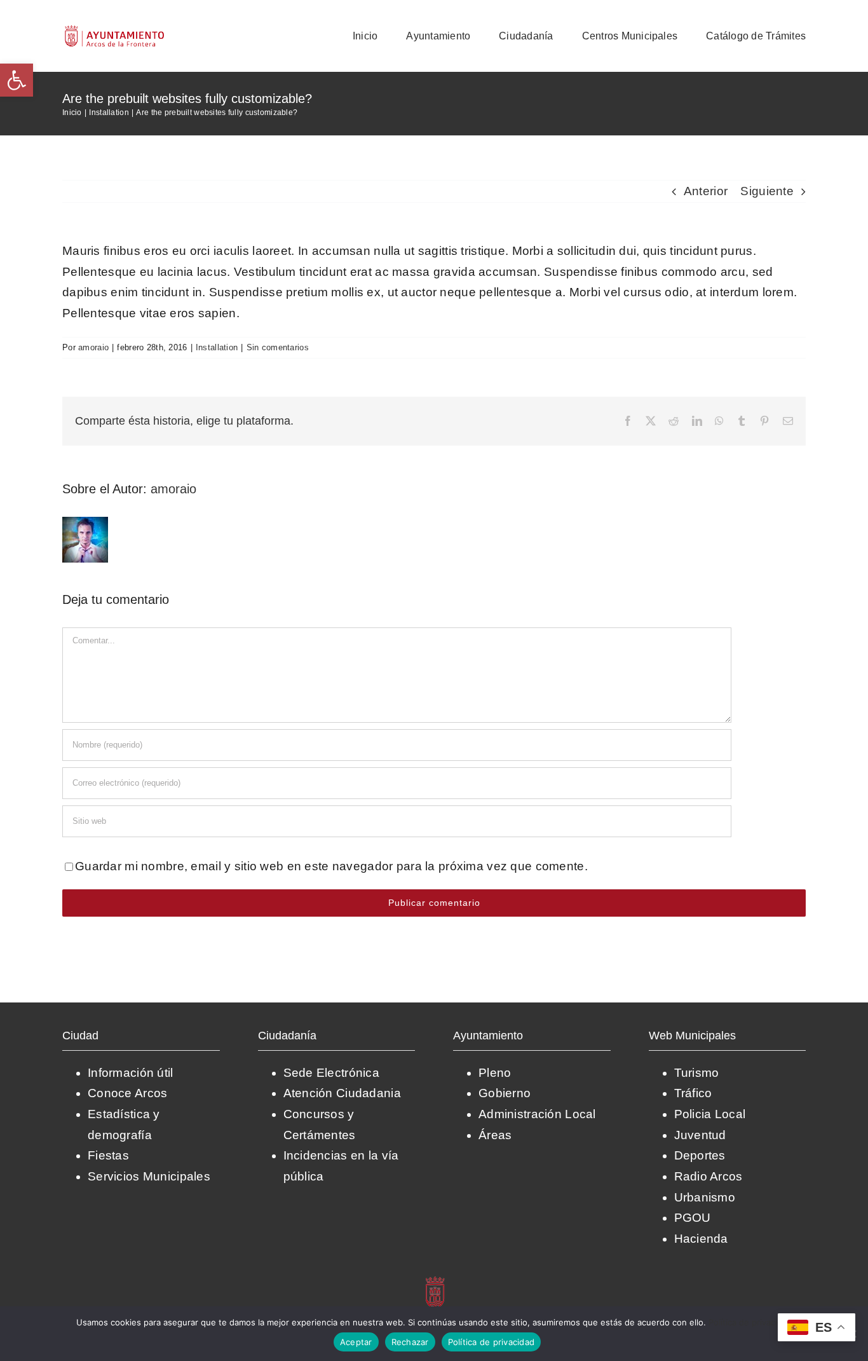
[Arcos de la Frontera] (436, 1280)
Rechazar (410, 1342)
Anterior (706, 191)
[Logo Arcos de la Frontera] (114, 29)
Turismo (696, 1072)
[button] (16, 80)
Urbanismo (705, 1197)
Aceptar (356, 1342)
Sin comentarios (278, 347)
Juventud (700, 1135)
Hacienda (701, 1238)
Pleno (494, 1072)
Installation (217, 347)
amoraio (93, 347)
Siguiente (767, 191)
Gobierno (504, 1093)
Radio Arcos (708, 1176)
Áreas (495, 1135)
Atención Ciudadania (342, 1093)
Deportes (700, 1155)
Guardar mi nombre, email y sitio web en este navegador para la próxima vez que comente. (331, 866)
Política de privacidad (750, 1322)
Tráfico (693, 1093)
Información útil (130, 1072)
